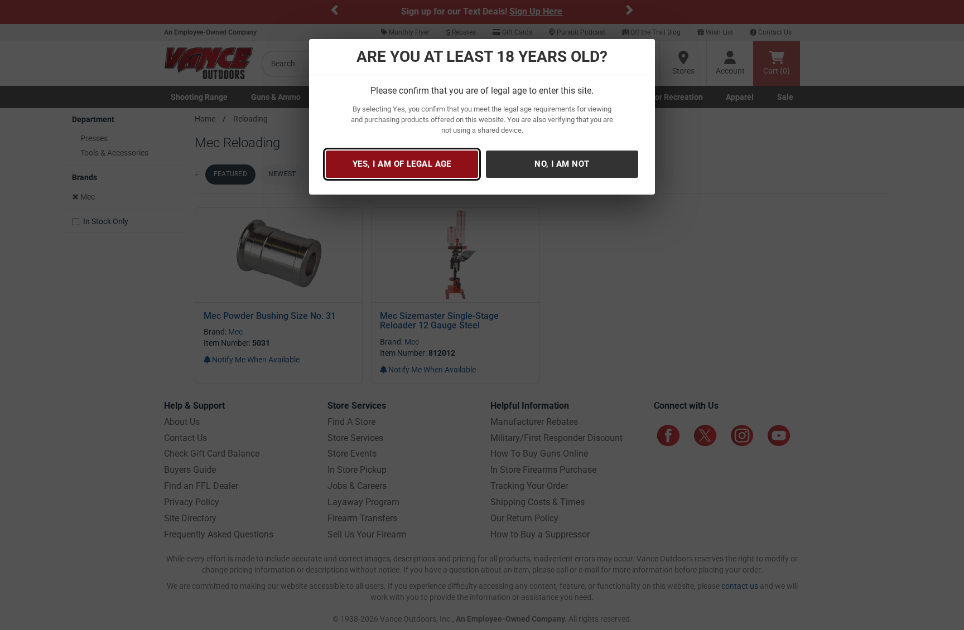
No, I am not (561, 164)
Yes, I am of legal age (402, 164)
